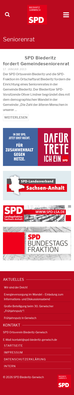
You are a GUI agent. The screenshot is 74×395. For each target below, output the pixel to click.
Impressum (13, 352)
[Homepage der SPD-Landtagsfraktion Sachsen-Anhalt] (37, 213)
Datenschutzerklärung (25, 359)
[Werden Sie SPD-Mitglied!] (37, 147)
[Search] (7, 14)
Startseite (13, 345)
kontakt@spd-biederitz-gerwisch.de (34, 339)
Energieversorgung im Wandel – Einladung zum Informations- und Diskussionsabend (33, 297)
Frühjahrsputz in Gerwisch (20, 318)
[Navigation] (66, 14)
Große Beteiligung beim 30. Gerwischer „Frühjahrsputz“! (28, 308)
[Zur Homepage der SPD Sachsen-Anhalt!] (37, 185)
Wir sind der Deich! (15, 287)
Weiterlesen (15, 117)
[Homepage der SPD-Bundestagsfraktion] (37, 243)
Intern (10, 366)
